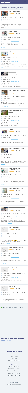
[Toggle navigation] (25, 2)
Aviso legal (9, 384)
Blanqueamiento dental (14, 360)
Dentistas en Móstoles (14, 373)
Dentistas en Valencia (14, 375)
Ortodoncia (14, 358)
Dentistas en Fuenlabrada (14, 371)
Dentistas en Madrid (14, 366)
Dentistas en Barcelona (14, 368)
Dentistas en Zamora (6, 340)
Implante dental (14, 354)
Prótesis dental (14, 356)
